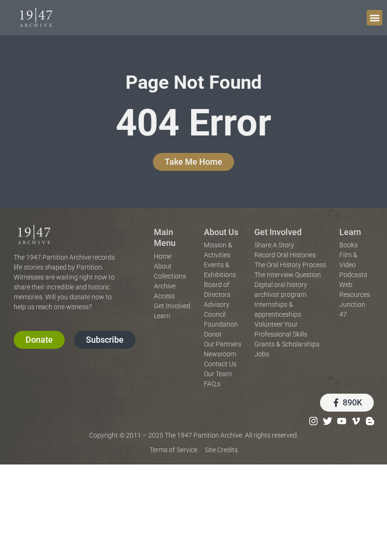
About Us (221, 232)
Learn (350, 232)
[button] (374, 17)
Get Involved (278, 232)
